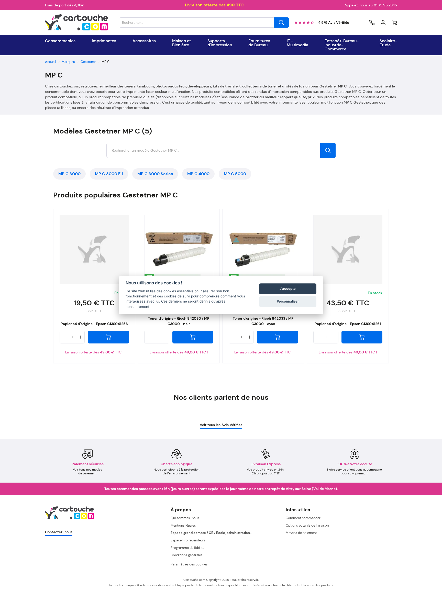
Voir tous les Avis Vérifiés (221, 424)
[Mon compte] (383, 22)
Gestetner (88, 62)
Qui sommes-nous (185, 518)
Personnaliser (288, 301)
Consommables (60, 41)
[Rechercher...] (281, 22)
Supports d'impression (219, 43)
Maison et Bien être (181, 43)
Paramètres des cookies (189, 564)
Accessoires (144, 41)
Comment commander (303, 518)
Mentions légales (183, 525)
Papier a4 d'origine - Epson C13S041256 (94, 323)
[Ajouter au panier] (108, 337)
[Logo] (76, 22)
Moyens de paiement (301, 533)
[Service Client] (371, 22)
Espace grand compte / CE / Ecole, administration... (211, 533)
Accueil (50, 62)
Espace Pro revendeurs (188, 540)
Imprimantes (104, 41)
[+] (80, 337)
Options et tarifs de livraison (307, 525)
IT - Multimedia (297, 43)
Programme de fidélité (187, 548)
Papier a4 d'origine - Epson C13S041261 (348, 323)
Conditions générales (187, 555)
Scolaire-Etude (388, 43)
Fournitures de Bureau (259, 43)
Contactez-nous (58, 532)
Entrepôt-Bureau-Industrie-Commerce (342, 45)
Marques (68, 62)
